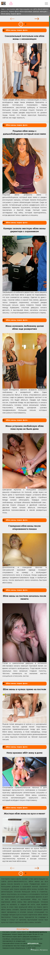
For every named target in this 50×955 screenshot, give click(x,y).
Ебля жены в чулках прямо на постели (24, 689)
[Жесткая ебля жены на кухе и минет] (24, 832)
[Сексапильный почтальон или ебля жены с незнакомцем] (24, 71)
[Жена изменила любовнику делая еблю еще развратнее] (24, 361)
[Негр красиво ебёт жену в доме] (24, 771)
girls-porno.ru (33, 943)
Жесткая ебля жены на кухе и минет (24, 814)
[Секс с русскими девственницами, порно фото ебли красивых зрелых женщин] (3, 3)
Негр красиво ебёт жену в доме (24, 753)
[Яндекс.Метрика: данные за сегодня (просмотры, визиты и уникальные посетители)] (39, 950)
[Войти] (11, 3)
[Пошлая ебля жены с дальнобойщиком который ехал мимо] (24, 166)
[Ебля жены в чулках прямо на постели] (24, 708)
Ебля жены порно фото (16, 30)
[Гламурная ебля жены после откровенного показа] (24, 549)
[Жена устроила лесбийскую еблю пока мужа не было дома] (24, 461)
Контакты (23, 929)
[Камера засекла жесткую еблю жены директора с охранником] (24, 263)
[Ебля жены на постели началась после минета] (24, 632)
